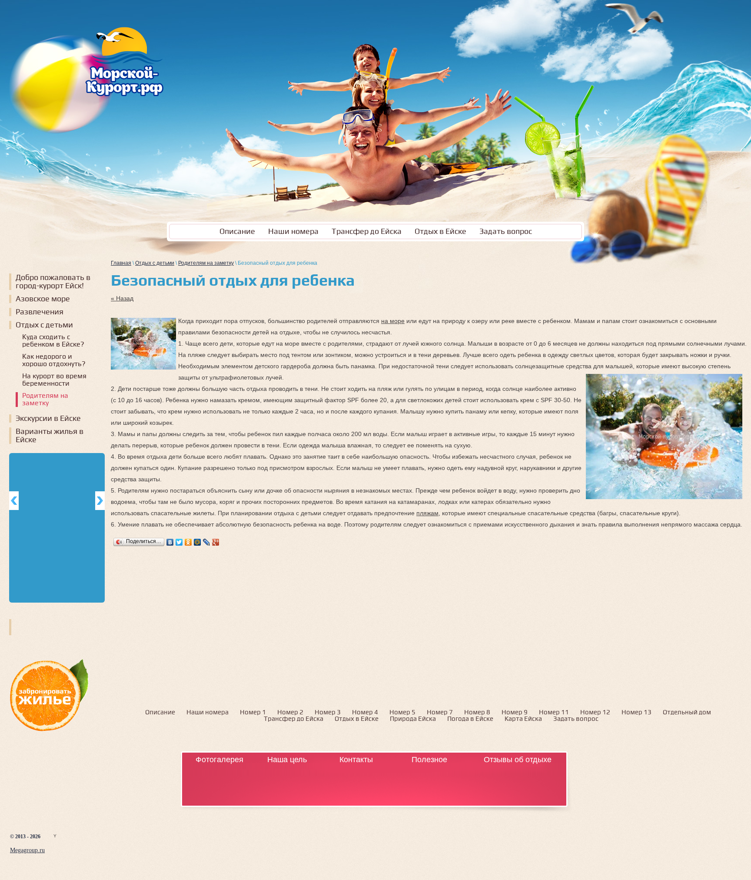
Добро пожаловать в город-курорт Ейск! (53, 281)
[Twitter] (179, 542)
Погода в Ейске (470, 719)
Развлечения (39, 312)
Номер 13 (636, 713)
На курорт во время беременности (54, 380)
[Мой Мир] (197, 542)
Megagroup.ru (27, 850)
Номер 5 (402, 713)
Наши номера (293, 231)
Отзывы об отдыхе (518, 759)
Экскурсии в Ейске (48, 418)
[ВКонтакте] (170, 542)
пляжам (427, 513)
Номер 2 (290, 713)
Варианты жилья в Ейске (49, 435)
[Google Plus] (215, 542)
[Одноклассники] (188, 542)
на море (393, 320)
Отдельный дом (687, 713)
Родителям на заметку (45, 399)
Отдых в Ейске (440, 231)
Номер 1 (253, 713)
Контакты (356, 759)
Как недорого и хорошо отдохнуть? (54, 360)
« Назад (122, 298)
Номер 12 (595, 713)
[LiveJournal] (206, 542)
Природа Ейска (413, 719)
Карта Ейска (523, 719)
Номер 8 (477, 713)
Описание (237, 231)
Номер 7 (440, 713)
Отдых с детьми (44, 325)
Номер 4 (365, 713)
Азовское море (43, 299)
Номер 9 (515, 713)
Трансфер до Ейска (367, 231)
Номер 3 (328, 713)
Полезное (429, 759)
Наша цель (287, 759)
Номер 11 (554, 713)
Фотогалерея (219, 759)
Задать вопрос (505, 231)
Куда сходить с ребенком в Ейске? (53, 340)
